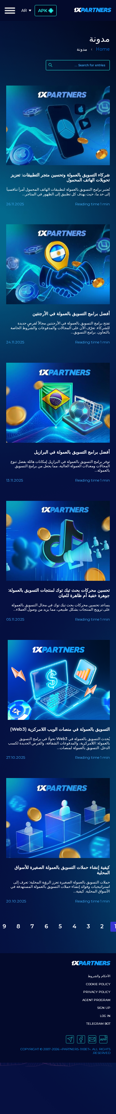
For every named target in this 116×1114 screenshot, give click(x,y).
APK (42, 10)
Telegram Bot (98, 1024)
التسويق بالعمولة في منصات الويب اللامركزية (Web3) (60, 729)
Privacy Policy (96, 992)
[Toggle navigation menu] (10, 10)
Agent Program (96, 1000)
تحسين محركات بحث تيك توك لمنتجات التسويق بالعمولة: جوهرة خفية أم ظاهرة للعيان (59, 593)
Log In (105, 1016)
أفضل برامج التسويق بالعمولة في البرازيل (72, 452)
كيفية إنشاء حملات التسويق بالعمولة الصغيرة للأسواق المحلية (62, 870)
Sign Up (103, 1008)
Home (103, 49)
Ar (24, 10)
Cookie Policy (98, 984)
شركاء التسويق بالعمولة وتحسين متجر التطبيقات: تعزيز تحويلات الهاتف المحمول (60, 177)
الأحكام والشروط (99, 976)
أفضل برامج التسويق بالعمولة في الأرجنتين (71, 313)
